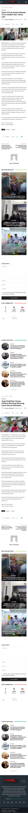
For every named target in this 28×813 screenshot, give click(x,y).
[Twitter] (23, 802)
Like (5, 306)
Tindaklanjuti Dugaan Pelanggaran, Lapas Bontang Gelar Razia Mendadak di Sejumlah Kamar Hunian (14, 224)
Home (2, 7)
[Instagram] (8, 802)
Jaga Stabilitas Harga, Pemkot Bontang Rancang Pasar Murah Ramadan (21, 147)
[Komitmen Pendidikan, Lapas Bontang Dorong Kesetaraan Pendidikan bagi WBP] (14, 241)
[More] (21, 24)
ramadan (13, 129)
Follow (14, 306)
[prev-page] (2, 258)
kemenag (8, 129)
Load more (13, 389)
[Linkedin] (12, 802)
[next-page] (5, 258)
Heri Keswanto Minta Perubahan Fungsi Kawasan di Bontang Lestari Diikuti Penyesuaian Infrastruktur (18, 374)
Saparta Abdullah (9, 19)
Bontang (10, 7)
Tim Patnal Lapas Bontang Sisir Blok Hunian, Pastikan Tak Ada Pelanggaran (14, 196)
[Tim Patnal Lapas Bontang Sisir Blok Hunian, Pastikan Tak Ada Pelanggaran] (14, 186)
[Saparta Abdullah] (2, 19)
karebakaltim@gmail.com (17, 798)
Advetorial (12, 371)
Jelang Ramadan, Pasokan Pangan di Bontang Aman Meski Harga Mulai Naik (6, 147)
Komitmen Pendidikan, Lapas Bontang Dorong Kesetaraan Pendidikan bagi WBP (14, 251)
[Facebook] (4, 802)
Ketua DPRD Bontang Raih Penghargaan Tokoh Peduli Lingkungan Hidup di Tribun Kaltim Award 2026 (17, 384)
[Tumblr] (20, 802)
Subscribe (22, 306)
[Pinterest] (16, 802)
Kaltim (6, 7)
